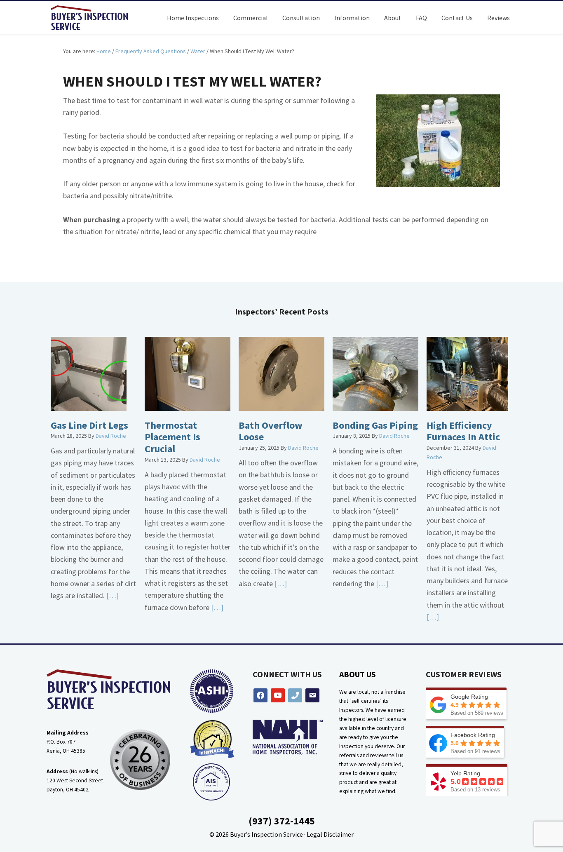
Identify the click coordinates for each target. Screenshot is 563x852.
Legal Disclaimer (330, 834)
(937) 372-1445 (282, 820)
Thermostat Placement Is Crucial (172, 437)
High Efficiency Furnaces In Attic (463, 431)
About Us (357, 674)
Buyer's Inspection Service (96, 17)
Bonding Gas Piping (375, 425)
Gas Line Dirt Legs (89, 425)
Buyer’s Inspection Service (266, 834)
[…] (112, 595)
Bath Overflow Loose (271, 431)
